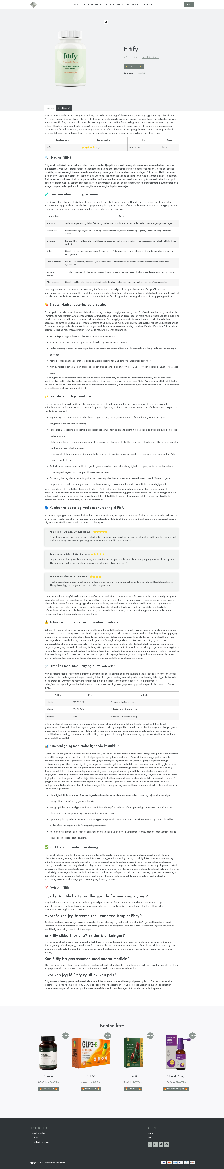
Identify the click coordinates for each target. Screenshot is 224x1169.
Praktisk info (91, 4)
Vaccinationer (114, 4)
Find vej (148, 4)
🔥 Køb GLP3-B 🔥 (91, 1088)
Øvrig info (133, 4)
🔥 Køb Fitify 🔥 (133, 66)
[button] (106, 22)
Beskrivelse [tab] (50, 108)
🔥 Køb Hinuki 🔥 (133, 1088)
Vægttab (141, 73)
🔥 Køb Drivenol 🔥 (48, 1088)
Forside (75, 4)
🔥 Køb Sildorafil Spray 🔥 (175, 1088)
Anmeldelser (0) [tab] (64, 108)
